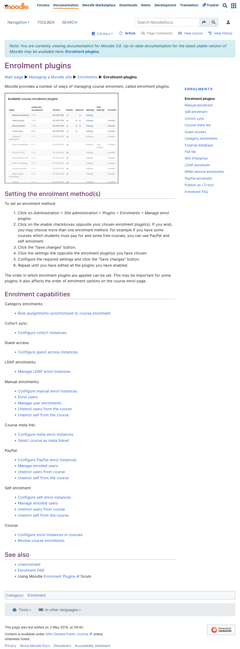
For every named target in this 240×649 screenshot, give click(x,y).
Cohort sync (194, 118)
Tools (23, 609)
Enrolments (88, 77)
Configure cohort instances (42, 332)
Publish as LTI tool (199, 185)
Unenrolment (29, 564)
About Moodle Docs (35, 646)
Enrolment (37, 595)
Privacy (10, 646)
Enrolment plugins (82, 51)
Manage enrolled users (38, 465)
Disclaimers (62, 646)
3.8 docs (102, 34)
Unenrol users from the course (45, 408)
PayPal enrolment (198, 178)
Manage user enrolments (39, 403)
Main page (14, 77)
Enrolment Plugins (59, 576)
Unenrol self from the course (43, 415)
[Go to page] (204, 22)
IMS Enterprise (196, 158)
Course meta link (198, 125)
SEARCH (69, 22)
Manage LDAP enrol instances (44, 371)
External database (199, 145)
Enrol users (28, 397)
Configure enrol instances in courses (50, 534)
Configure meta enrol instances (45, 434)
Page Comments (159, 33)
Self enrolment (196, 112)
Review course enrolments (41, 540)
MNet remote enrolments (204, 172)
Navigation (17, 22)
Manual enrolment (199, 105)
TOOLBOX (46, 22)
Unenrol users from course (41, 471)
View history (223, 33)
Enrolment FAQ (196, 192)
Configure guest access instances (48, 352)
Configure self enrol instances (44, 497)
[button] (233, 5)
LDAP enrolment (197, 165)
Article (130, 33)
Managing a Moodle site (50, 77)
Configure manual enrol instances (47, 391)
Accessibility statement (92, 646)
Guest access (195, 132)
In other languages (61, 609)
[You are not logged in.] (229, 22)
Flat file (190, 152)
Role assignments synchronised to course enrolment (64, 313)
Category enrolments (201, 138)
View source (193, 33)
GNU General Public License (66, 634)
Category (14, 595)
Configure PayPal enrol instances (47, 459)
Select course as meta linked (43, 440)
